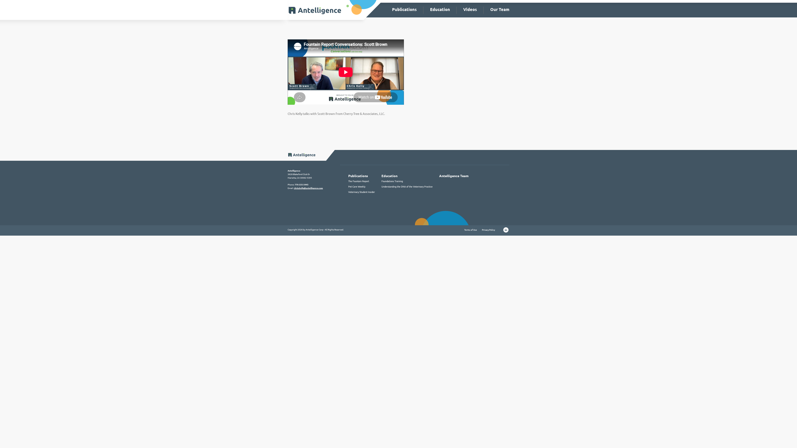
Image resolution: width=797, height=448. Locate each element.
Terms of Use (470, 230)
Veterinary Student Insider (361, 192)
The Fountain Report (358, 181)
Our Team (499, 9)
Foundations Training (392, 181)
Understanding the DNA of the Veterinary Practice (407, 186)
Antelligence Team (454, 176)
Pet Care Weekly (356, 186)
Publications (404, 9)
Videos (470, 9)
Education (440, 9)
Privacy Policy (488, 230)
